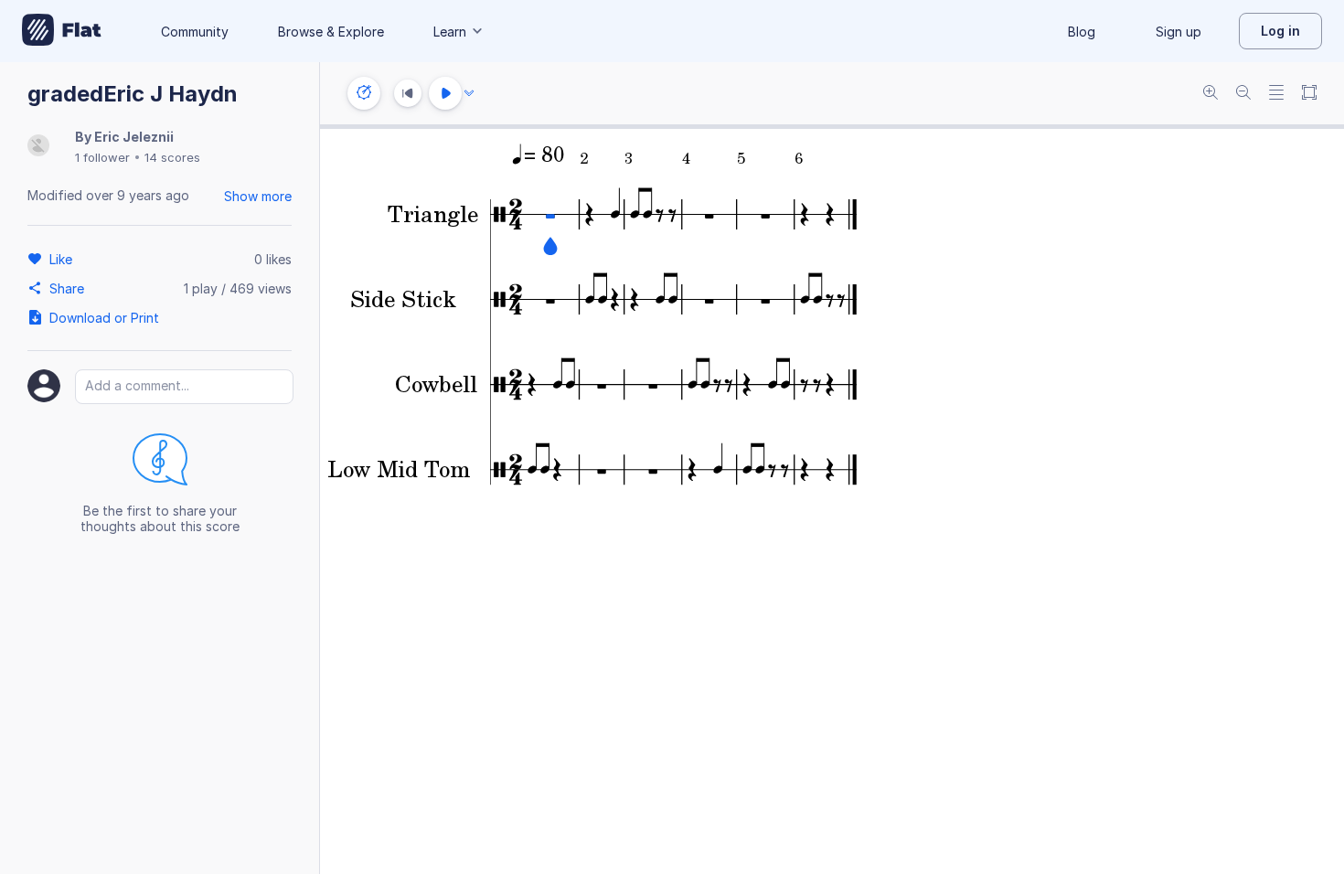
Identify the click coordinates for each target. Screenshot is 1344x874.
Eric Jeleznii (134, 136)
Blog (1081, 31)
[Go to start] (407, 93)
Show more (258, 196)
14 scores (172, 157)
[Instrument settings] (363, 93)
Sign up (1178, 31)
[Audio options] (469, 93)
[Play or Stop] (445, 93)
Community (195, 31)
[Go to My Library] (61, 31)
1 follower (102, 157)
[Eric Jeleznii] (38, 146)
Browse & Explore (331, 31)
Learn (449, 31)
